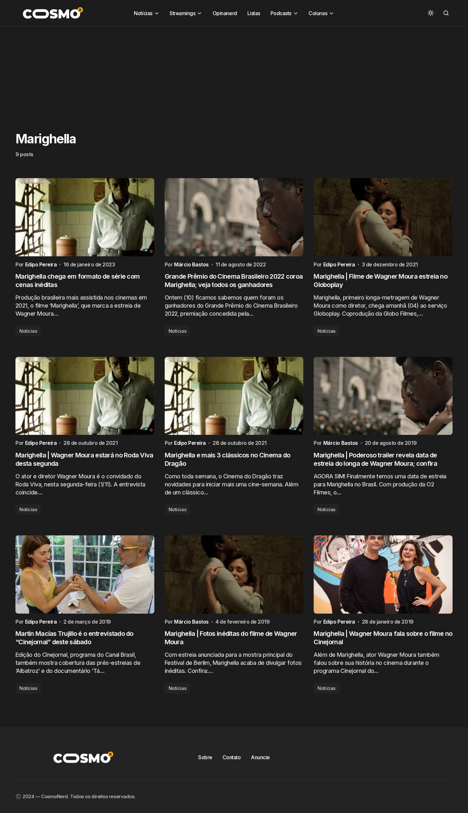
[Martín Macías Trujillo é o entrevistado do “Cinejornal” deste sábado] (84, 574)
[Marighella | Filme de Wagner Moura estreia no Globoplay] (383, 217)
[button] (430, 12)
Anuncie (260, 757)
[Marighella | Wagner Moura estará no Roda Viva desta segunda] (84, 396)
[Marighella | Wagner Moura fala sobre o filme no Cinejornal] (383, 574)
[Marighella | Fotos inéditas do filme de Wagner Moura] (234, 574)
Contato (232, 757)
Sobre (205, 757)
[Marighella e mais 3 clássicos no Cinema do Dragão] (234, 396)
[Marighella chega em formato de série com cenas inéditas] (84, 217)
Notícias (28, 331)
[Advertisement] (193, 71)
